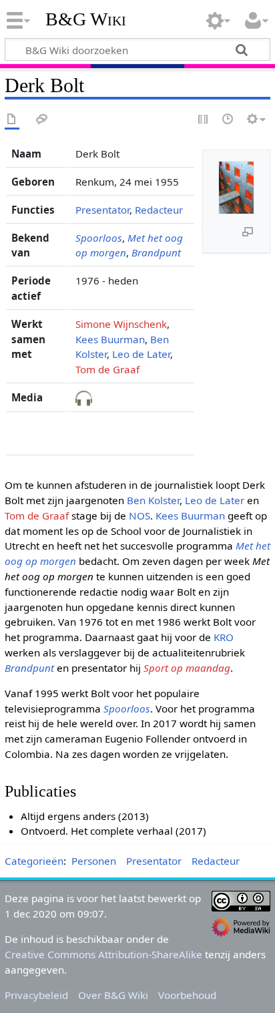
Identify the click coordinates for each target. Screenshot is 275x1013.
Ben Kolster (153, 500)
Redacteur (159, 209)
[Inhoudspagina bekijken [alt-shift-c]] (12, 120)
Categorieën (34, 860)
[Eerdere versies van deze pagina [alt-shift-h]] (228, 120)
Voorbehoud (187, 995)
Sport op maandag (187, 667)
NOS (139, 515)
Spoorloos (98, 237)
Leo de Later (141, 354)
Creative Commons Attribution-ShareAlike (103, 954)
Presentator (102, 209)
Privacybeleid (36, 995)
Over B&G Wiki (113, 995)
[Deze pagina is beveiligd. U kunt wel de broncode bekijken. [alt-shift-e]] (203, 120)
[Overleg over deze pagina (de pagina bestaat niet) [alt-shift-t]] (42, 120)
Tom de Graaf (107, 369)
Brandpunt (156, 252)
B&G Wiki (85, 19)
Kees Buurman (110, 339)
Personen (93, 860)
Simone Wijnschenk (121, 324)
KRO (224, 637)
